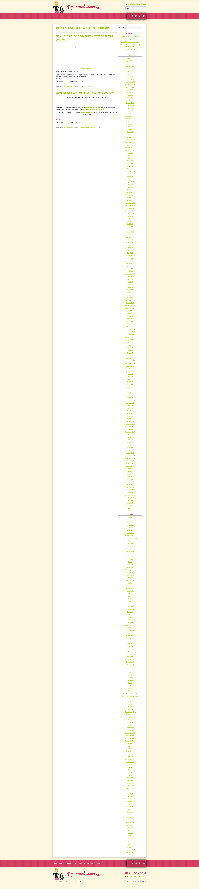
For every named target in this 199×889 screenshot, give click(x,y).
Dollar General (130, 607)
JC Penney (130, 675)
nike (130, 717)
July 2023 (130, 90)
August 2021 (130, 121)
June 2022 (130, 108)
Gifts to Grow (130, 643)
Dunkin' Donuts (130, 609)
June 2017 (130, 250)
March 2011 (130, 448)
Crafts (130, 583)
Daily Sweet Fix (130, 588)
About (62, 16)
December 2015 (130, 298)
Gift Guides (77, 16)
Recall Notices (130, 751)
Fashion (130, 633)
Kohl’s (130, 691)
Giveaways (130, 649)
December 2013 (130, 361)
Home (55, 16)
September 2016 (130, 274)
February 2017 (130, 261)
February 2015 (130, 324)
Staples (130, 791)
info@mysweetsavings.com (137, 5)
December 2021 (130, 113)
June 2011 (130, 440)
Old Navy (130, 722)
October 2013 (130, 366)
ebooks (130, 614)
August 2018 (130, 213)
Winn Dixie (130, 835)
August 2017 (130, 245)
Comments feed (130, 850)
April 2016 (130, 287)
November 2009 (130, 490)
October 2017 (130, 240)
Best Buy (130, 543)
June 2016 (130, 282)
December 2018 (130, 203)
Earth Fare (130, 612)
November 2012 (130, 395)
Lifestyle (130, 699)
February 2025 (130, 63)
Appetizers (130, 530)
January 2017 (130, 263)
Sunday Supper (130, 804)
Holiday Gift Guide (130, 659)
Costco (130, 562)
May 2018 (130, 221)
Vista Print (130, 827)
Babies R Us (130, 533)
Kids (130, 685)
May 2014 (130, 348)
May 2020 (130, 158)
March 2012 (130, 416)
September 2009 (130, 495)
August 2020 (130, 150)
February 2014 (130, 355)
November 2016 (130, 269)
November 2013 (130, 363)
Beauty (130, 541)
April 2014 (130, 350)
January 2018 (130, 232)
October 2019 (130, 176)
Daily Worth (130, 591)
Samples (130, 772)
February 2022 (130, 111)
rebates (130, 749)
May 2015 (130, 316)
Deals (130, 593)
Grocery (130, 651)
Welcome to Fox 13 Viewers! (130, 37)
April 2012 (130, 413)
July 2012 (130, 405)
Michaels (130, 709)
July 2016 (130, 279)
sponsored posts (130, 788)
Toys (130, 814)
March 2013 (130, 384)
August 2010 (130, 466)
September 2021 (130, 119)
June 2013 (130, 376)
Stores (86, 16)
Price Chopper (130, 735)
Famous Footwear (130, 630)
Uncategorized (70, 86)
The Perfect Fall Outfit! (130, 49)
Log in (130, 844)
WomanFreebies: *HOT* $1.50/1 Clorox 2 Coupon (85, 92)
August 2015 (130, 308)
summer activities (130, 801)
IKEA (130, 667)
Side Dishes (130, 780)
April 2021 (130, 129)
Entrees (130, 620)
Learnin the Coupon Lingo (130, 696)
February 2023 (130, 100)
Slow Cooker (130, 783)
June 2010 (130, 471)
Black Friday (130, 546)
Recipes (101, 16)
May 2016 (130, 284)
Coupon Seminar (130, 572)
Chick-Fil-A (130, 556)
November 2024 (130, 66)
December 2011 (130, 424)
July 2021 (130, 124)
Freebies (130, 641)
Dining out (130, 601)
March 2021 (130, 132)
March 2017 (130, 258)
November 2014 (130, 332)
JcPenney (130, 680)
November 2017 (130, 237)
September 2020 (130, 148)
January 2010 (130, 484)
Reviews (130, 767)
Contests (130, 559)
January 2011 (130, 453)
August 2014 (130, 340)
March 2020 (130, 163)
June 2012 (130, 408)
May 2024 (130, 76)
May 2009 (130, 505)
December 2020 (130, 140)
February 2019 (130, 198)
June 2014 (130, 345)
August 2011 (130, 434)
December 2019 (130, 171)
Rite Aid (130, 770)
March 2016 (130, 290)
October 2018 (130, 208)
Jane (130, 672)
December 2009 (130, 487)
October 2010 (130, 461)
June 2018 (130, 219)
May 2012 (130, 411)
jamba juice (130, 670)
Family (130, 628)
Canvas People (130, 554)
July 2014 (130, 342)
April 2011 (130, 445)
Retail (130, 764)
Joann (130, 683)
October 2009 (130, 492)
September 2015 (130, 305)
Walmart (130, 833)
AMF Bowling (130, 525)
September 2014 (130, 337)
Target (130, 809)
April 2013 (130, 382)
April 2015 (130, 319)
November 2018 (130, 205)
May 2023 (130, 92)
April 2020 (130, 161)
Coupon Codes (130, 567)
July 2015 (130, 311)
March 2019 (130, 195)
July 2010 (130, 469)
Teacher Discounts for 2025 (130, 39)
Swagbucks (130, 806)
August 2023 (130, 87)
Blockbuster (130, 549)
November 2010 (130, 458)
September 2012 (130, 400)
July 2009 (130, 500)
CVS (130, 585)
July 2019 (130, 184)
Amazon (130, 517)
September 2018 (130, 211)
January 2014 (130, 358)
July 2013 (130, 374)
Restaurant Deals (130, 759)
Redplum (130, 756)
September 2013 (130, 369)
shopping (130, 778)
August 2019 (130, 182)
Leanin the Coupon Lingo (130, 693)
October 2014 (130, 334)
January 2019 (130, 200)
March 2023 (130, 97)
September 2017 (130, 242)
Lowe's (130, 701)
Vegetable (130, 825)
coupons (130, 578)
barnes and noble (130, 535)
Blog (94, 16)
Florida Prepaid (130, 635)
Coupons (68, 16)
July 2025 (130, 61)
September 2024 (130, 69)
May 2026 (130, 58)
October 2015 (130, 303)
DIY (130, 604)
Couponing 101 (130, 575)
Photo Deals (130, 728)
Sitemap (82, 881)
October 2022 (130, 103)
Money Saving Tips (130, 712)
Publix (130, 743)
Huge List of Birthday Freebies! (130, 42)
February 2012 (130, 419)
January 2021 (130, 137)
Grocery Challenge (130, 654)
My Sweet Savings (130, 714)
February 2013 (130, 387)
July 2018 (130, 216)
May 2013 (130, 379)
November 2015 (130, 300)
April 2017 (130, 255)
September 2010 (130, 463)
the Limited (130, 812)
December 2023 (130, 82)
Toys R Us (130, 817)
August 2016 (130, 276)
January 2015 (130, 326)
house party (130, 664)
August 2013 (130, 371)
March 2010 (130, 479)
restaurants (130, 762)
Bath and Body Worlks (130, 538)
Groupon (130, 657)
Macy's (130, 704)
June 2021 (130, 126)
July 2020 (130, 153)
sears (130, 775)
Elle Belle (130, 617)
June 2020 (130, 155)
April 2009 (130, 508)
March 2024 (130, 79)
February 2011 (130, 450)
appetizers (130, 528)
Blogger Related (130, 551)
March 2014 (130, 353)
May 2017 (130, 253)
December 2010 (130, 455)
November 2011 (130, 426)
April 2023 (130, 95)
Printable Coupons (130, 738)
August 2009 (130, 497)
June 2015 (130, 313)
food (130, 638)
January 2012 (130, 421)
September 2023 (130, 84)
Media (109, 16)
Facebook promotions (130, 625)
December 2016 (130, 266)
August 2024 (130, 71)
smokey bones (130, 785)
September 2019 (130, 179)
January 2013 (130, 390)
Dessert (130, 599)
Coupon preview (130, 570)
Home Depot (130, 662)
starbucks (130, 793)
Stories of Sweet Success (130, 799)
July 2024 (130, 74)
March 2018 (130, 226)
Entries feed (130, 847)
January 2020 (130, 169)
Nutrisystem (130, 720)
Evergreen (130, 622)
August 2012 (130, 403)
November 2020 (130, 142)
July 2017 (130, 247)
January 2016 (130, 295)
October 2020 (130, 145)
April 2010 (130, 476)
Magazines (130, 706)
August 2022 (130, 105)
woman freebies (85, 127)
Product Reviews (130, 741)
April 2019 (130, 192)
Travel (130, 820)
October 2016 (130, 271)
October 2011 (130, 429)
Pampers (130, 725)
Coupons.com (130, 580)
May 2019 (130, 190)
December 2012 (130, 392)
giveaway (130, 646)
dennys (130, 596)
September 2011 (130, 432)
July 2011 (130, 437)
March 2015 (130, 321)
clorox (80, 86)
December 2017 (130, 234)
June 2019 (130, 187)
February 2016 (130, 292)
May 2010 (130, 474)
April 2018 (130, 224)
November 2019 (130, 174)
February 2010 (130, 482)
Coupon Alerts (130, 564)
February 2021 (130, 134)
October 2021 (130, 116)
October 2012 (130, 397)
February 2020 (130, 166)
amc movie (130, 522)
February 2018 (130, 229)
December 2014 (130, 329)
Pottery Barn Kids (130, 733)
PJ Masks (130, 730)
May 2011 (130, 442)
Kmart (130, 688)
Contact (116, 16)
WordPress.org (130, 852)
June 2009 (130, 503)
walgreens (130, 830)
